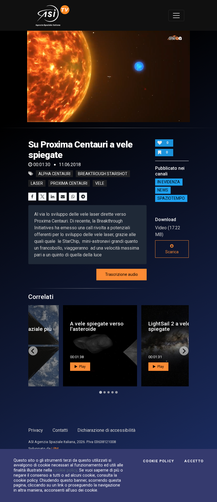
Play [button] (51, 367)
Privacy (35, 430)
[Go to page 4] (112, 392)
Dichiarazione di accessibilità (106, 430)
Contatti (60, 430)
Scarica (172, 252)
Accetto (193, 461)
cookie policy (65, 470)
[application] (108, 76)
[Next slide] (183, 350)
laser (37, 183)
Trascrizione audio (121, 274)
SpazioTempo (171, 198)
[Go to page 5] (116, 392)
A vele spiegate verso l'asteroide (66, 326)
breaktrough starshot (102, 173)
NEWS (162, 190)
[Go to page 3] (108, 392)
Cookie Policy (158, 461)
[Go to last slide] (33, 350)
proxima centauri (69, 183)
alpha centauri (54, 173)
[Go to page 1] (100, 392)
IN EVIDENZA (168, 182)
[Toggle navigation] (176, 15)
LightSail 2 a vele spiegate (139, 326)
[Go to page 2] (104, 392)
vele (99, 183)
